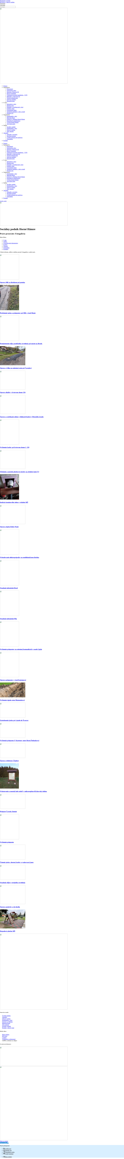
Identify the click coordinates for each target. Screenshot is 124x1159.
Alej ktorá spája (11, 124)
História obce (10, 105)
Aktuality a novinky (12, 134)
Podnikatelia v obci (12, 116)
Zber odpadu (10, 131)
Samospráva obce (11, 90)
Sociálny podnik (11, 127)
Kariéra (5, 244)
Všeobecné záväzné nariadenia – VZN (17, 95)
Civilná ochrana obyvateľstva (14, 137)
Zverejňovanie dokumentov (10, 243)
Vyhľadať (2, 3)
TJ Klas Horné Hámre (13, 122)
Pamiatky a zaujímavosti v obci (15, 107)
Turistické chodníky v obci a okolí (16, 111)
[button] (62, 237)
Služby (5, 241)
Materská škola (11, 118)
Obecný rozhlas (11, 130)
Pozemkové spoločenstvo (13, 121)
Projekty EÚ (10, 113)
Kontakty (5, 249)
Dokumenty (10, 89)
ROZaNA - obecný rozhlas (7, 2)
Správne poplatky (11, 99)
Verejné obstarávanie (12, 98)
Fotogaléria (10, 139)
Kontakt (5, 140)
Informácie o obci (11, 104)
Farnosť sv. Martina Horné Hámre (16, 119)
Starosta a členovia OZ (13, 92)
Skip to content (4, 1141)
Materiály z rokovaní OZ (13, 96)
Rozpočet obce (11, 101)
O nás (4, 240)
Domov (5, 86)
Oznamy (5, 246)
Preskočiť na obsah (5, 0)
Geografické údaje (12, 110)
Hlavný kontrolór (11, 93)
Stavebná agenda (11, 136)
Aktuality (5, 133)
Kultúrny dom (10, 108)
